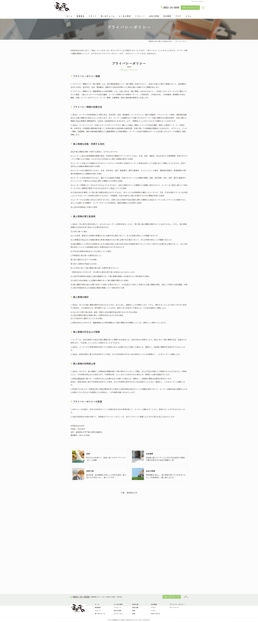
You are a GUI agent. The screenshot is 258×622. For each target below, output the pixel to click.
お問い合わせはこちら (190, 8)
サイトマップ (174, 607)
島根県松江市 (132, 492)
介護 (122, 492)
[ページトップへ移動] (186, 597)
